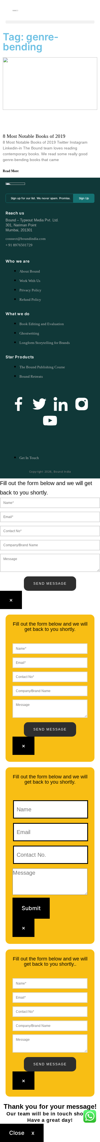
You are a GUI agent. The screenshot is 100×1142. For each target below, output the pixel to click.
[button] (50, 22)
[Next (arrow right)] (90, 571)
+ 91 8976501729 (19, 245)
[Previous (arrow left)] (9, 571)
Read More (11, 171)
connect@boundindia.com (26, 239)
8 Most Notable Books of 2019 (34, 136)
